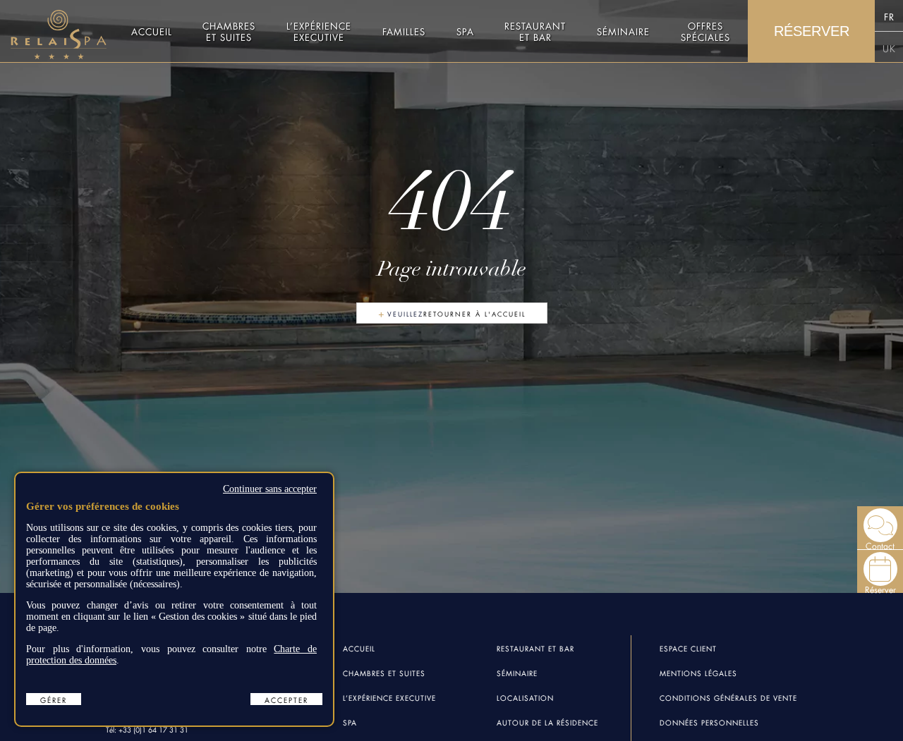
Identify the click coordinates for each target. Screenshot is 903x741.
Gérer (53, 699)
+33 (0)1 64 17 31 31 (153, 728)
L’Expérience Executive (389, 697)
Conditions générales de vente (728, 697)
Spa (465, 30)
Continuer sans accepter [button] (270, 489)
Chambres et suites (228, 30)
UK (889, 47)
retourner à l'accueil (474, 313)
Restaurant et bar (535, 647)
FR (889, 15)
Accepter (286, 699)
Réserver (811, 31)
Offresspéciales (705, 30)
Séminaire (623, 30)
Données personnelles (709, 721)
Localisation (525, 697)
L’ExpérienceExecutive (318, 30)
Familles (403, 30)
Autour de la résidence (547, 721)
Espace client (688, 647)
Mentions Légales (698, 672)
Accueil (151, 30)
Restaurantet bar (535, 30)
